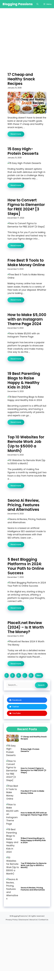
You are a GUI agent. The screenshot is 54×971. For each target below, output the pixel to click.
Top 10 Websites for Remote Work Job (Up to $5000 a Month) (26, 443)
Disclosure (23, 919)
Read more (16, 134)
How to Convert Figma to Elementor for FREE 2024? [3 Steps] (26, 206)
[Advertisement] (27, 36)
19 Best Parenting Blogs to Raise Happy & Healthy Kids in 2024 (24, 380)
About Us (33, 919)
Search (41, 685)
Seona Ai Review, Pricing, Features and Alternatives (24, 505)
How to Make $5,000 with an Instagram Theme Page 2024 (27, 319)
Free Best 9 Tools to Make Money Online (26, 263)
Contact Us (43, 919)
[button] (37, 4)
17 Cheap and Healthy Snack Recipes (21, 79)
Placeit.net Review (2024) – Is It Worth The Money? (26, 627)
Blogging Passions (18, 4)
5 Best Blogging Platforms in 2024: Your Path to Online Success (26, 566)
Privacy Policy (12, 919)
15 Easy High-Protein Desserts (23, 151)
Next (39, 675)
